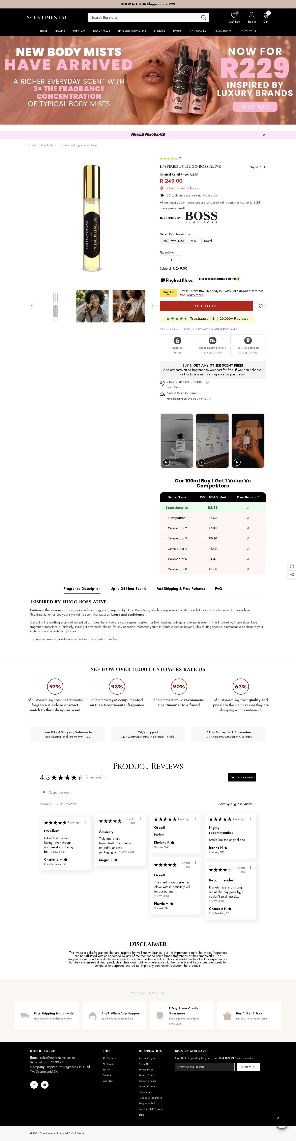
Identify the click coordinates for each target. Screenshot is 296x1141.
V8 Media (78, 1133)
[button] (31, 306)
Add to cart (206, 306)
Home (32, 145)
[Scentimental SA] (148, 80)
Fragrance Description (82, 588)
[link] (261, 306)
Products (47, 145)
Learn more (195, 295)
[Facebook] (34, 1085)
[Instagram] (45, 1085)
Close (264, 135)
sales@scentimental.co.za (57, 1057)
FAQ (218, 588)
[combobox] (143, 17)
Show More (127, 852)
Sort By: (224, 804)
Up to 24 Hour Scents (128, 588)
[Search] (148, 17)
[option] (148, 4)
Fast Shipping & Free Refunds (180, 588)
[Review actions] (140, 819)
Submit (248, 1067)
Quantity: (167, 252)
